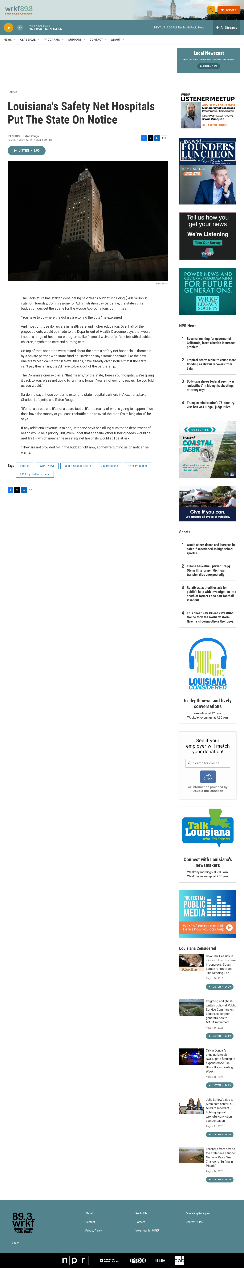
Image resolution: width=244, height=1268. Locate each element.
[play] (9, 28)
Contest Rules (194, 1222)
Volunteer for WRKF (147, 1230)
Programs (52, 39)
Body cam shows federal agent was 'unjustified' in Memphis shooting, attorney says (210, 385)
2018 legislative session (35, 474)
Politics (12, 92)
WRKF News (47, 465)
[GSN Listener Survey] (207, 236)
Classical (28, 39)
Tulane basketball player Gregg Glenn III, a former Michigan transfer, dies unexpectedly (208, 570)
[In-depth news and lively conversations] (207, 663)
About (116, 39)
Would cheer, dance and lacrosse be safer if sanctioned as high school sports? (211, 549)
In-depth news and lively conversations (207, 703)
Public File (141, 1213)
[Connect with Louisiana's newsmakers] (207, 829)
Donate (230, 10)
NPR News (188, 325)
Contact (96, 39)
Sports (184, 532)
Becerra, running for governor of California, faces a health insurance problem (211, 343)
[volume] (20, 27)
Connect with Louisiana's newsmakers (208, 862)
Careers (140, 1222)
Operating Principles (198, 1213)
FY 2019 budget (137, 465)
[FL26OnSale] (207, 171)
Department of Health (77, 465)
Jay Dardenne (109, 465)
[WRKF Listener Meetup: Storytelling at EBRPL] (207, 111)
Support (75, 39)
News (8, 39)
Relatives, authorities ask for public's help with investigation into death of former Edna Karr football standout (211, 594)
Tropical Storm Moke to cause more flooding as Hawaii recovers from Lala (211, 364)
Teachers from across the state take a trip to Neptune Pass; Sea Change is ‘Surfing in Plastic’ (220, 1157)
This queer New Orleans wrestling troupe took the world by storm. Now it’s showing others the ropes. (210, 617)
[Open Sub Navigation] (14, 39)
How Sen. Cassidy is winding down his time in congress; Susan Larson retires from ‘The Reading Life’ (221, 964)
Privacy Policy (93, 1230)
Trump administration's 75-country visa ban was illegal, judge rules (210, 405)
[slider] (26, 28)
